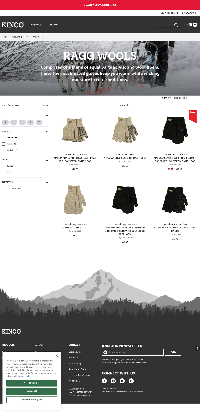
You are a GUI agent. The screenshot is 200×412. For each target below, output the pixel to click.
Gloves (26, 37)
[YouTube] (122, 380)
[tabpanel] (100, 174)
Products (16, 37)
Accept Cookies (32, 383)
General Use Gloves (125, 154)
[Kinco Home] (13, 24)
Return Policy (75, 363)
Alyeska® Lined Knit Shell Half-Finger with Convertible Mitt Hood (75, 160)
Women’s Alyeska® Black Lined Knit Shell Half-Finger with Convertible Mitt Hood (125, 231)
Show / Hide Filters (11, 105)
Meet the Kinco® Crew (79, 375)
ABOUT (39, 344)
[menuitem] (36, 24)
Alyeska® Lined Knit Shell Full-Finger (125, 158)
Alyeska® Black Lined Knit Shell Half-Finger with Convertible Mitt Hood (175, 160)
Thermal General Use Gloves (175, 224)
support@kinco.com (81, 395)
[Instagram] (113, 380)
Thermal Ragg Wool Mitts (75, 154)
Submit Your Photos (78, 369)
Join (173, 352)
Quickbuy (75, 145)
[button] (166, 12)
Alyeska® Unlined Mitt (75, 227)
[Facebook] (104, 380)
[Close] (57, 356)
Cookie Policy (25, 376)
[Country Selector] (196, 5)
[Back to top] (194, 347)
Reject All (32, 391)
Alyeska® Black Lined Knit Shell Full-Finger (175, 229)
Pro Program (74, 380)
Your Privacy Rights (32, 400)
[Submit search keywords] (176, 24)
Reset (45, 105)
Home (6, 37)
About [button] (54, 24)
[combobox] (167, 25)
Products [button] (36, 24)
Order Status (75, 352)
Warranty (73, 357)
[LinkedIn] (131, 380)
